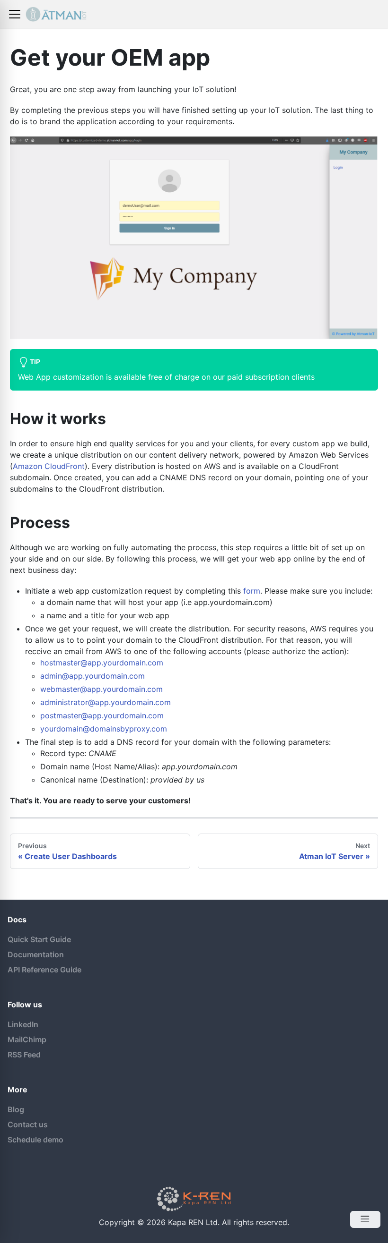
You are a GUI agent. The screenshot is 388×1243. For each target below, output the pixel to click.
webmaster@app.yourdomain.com (101, 689)
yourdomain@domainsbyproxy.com (103, 728)
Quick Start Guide (39, 939)
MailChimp (27, 1039)
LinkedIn (23, 1024)
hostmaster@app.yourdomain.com (101, 662)
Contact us (28, 1124)
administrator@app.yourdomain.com (105, 702)
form (251, 591)
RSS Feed (24, 1054)
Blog (16, 1109)
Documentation (36, 954)
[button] (15, 14)
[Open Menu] (365, 1219)
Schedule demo (35, 1139)
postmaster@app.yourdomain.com (102, 715)
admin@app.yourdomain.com (92, 676)
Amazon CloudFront (49, 466)
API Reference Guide (44, 969)
